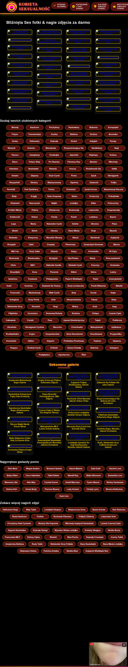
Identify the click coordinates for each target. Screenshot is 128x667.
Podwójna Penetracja (74, 341)
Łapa (13, 224)
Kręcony (95, 265)
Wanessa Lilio (11, 482)
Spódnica (12, 279)
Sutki (8, 286)
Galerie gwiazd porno (102, 7)
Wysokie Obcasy (54, 238)
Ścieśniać (71, 189)
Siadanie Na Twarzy (51, 286)
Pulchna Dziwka (51, 551)
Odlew (31, 341)
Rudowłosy (73, 127)
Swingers (114, 348)
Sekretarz (13, 169)
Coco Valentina (33, 475)
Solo (53, 300)
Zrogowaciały (113, 210)
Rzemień (36, 306)
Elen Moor (13, 469)
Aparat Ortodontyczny (73, 320)
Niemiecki (95, 238)
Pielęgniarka (52, 279)
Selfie (114, 169)
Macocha (57, 327)
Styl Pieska (73, 258)
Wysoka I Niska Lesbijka (66, 530)
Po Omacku (54, 162)
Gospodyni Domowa (93, 244)
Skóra (93, 272)
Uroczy (72, 169)
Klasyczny (33, 238)
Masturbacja (34, 293)
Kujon (32, 334)
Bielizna (74, 134)
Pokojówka (113, 196)
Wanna (116, 244)
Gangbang (35, 155)
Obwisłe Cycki (75, 265)
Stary (113, 300)
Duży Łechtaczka (76, 286)
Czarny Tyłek (117, 537)
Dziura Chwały (74, 348)
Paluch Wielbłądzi (74, 279)
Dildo (93, 203)
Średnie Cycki (34, 348)
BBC (32, 265)
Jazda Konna (90, 189)
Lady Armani (73, 489)
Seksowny (35, 141)
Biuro (15, 162)
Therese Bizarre (52, 489)
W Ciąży (113, 251)
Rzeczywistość (113, 258)
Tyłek (31, 244)
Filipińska (13, 313)
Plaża (114, 224)
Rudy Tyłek (37, 544)
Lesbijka (74, 203)
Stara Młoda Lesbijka (113, 544)
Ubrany (54, 231)
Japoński (74, 155)
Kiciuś (74, 141)
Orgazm (50, 341)
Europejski (113, 127)
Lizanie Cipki (115, 313)
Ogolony (74, 182)
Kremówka (93, 251)
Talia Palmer (53, 475)
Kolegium (14, 300)
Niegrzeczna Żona (76, 510)
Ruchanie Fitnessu (62, 516)
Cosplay (51, 244)
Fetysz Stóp (34, 162)
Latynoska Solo (108, 516)
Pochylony (54, 127)
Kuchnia (29, 286)
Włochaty (113, 162)
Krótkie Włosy (15, 210)
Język (93, 176)
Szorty (93, 293)
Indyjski (93, 141)
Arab (94, 306)
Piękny (35, 210)
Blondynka (51, 148)
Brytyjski (53, 258)
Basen (113, 217)
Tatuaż (94, 300)
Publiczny (117, 320)
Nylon (74, 196)
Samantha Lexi (115, 475)
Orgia (113, 293)
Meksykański (96, 327)
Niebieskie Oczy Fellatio (61, 544)
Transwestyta (34, 134)
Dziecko (31, 148)
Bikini (73, 272)
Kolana (113, 155)
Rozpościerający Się (74, 148)
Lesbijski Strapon (52, 510)
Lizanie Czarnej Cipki (111, 523)
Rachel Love (115, 469)
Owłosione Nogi (10, 510)
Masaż (75, 238)
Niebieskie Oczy (14, 306)
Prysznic (54, 272)
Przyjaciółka (116, 334)
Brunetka (113, 134)
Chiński (54, 348)
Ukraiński (11, 327)
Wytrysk (11, 148)
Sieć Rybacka (118, 510)
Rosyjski (11, 244)
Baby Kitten (12, 475)
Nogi (93, 231)
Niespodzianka (74, 300)
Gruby (15, 141)
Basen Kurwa (98, 510)
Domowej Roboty (54, 313)
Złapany (34, 176)
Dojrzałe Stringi (40, 530)
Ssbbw (75, 224)
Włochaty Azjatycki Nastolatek (79, 523)
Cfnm (13, 265)
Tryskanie (32, 279)
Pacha (51, 189)
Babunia (94, 127)
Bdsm (34, 231)
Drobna (93, 134)
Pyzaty (113, 141)
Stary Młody (74, 231)
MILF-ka (15, 251)
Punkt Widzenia (98, 286)
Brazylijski (15, 272)
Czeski (30, 320)
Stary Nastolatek (88, 544)
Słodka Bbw (72, 551)
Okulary (34, 182)
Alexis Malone (75, 469)
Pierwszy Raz (74, 162)
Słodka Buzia (114, 530)
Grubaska (115, 265)
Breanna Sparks (54, 469)
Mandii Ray (73, 475)
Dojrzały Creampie (95, 537)
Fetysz (15, 134)
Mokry (75, 306)
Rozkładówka (12, 334)
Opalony (117, 341)
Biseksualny (34, 258)
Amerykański (115, 279)
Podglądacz (44, 355)
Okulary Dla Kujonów (48, 523)
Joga (114, 306)
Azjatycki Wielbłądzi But (97, 551)
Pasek (74, 217)
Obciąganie (113, 176)
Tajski (97, 320)
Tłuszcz (15, 155)
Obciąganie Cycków (34, 327)
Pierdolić (11, 189)
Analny (54, 134)
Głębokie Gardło (53, 265)
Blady (92, 258)
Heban (35, 217)
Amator (15, 176)
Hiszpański (14, 182)
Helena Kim (11, 489)
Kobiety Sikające (93, 530)
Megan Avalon (33, 469)
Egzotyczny (64, 355)
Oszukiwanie (96, 334)
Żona (34, 272)
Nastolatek (33, 169)
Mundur (93, 162)
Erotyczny (94, 196)
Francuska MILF (12, 537)
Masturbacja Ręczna (113, 189)
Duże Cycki (54, 176)
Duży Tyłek (34, 251)
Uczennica (33, 313)
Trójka (113, 182)
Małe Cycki (54, 293)
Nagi (116, 148)
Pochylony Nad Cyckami (19, 523)
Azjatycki (114, 238)
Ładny (113, 272)
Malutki (119, 286)
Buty (74, 293)
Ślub (84, 355)
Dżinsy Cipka (33, 537)
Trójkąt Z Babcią (86, 516)
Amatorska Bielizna (14, 544)
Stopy (74, 251)
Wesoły (15, 127)
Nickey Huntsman (115, 482)
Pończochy (113, 203)
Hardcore (34, 127)
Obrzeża (95, 224)
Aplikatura (116, 327)
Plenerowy (70, 244)
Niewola (53, 169)
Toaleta (40, 516)
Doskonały (74, 210)
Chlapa (95, 313)
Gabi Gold (95, 469)
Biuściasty (14, 258)
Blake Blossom (93, 475)
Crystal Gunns (51, 482)
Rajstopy (93, 155)
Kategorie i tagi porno (82, 7)
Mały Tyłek (31, 510)
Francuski (15, 293)
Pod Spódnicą (31, 189)
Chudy (54, 217)
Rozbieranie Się (93, 169)
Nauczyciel (34, 203)
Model (15, 231)
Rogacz (14, 348)
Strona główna (61, 6)
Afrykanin (15, 203)
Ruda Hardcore (19, 516)
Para (50, 320)
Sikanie (54, 251)
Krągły (34, 196)
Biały (14, 196)
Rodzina (76, 313)
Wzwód (53, 537)
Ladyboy (93, 217)
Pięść (95, 279)
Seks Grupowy (54, 196)
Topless (97, 341)
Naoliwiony (97, 148)
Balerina (94, 348)
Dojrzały (54, 141)
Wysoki (113, 231)
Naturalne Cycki (54, 224)
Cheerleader (77, 327)
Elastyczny (54, 210)
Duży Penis (33, 300)
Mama (33, 224)
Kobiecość (15, 217)
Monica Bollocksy (114, 489)
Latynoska (94, 210)
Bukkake (13, 238)
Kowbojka (54, 155)
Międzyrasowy (54, 182)
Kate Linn (64, 496)
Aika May (31, 482)
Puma (74, 176)
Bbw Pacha (72, 537)
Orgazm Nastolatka (17, 530)
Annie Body (31, 489)
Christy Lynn (92, 489)
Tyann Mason (93, 482)
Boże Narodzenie (75, 334)
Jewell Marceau (72, 482)
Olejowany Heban (28, 551)
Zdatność (94, 182)
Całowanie (11, 320)
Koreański (11, 341)
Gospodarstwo (53, 334)
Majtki (54, 203)
